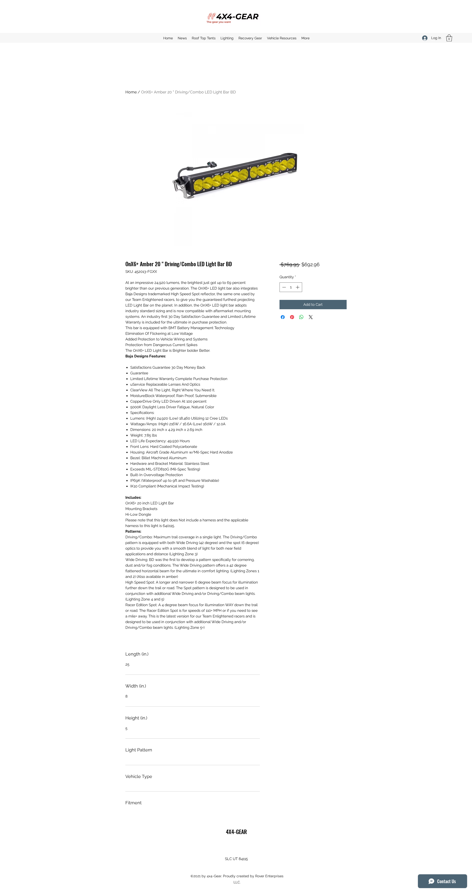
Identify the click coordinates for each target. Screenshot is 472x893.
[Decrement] (283, 287)
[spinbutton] (291, 287)
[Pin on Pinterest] (292, 317)
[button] (449, 38)
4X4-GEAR (236, 831)
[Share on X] (311, 317)
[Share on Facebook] (283, 317)
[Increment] (298, 287)
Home (131, 92)
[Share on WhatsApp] (301, 317)
